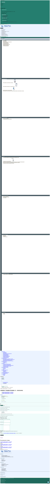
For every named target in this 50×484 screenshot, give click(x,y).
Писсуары (4, 368)
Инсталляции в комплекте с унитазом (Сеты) (9, 86)
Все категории (3, 29)
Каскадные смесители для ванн (7, 162)
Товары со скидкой (4, 465)
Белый (4, 313)
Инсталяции (3, 32)
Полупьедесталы (5, 236)
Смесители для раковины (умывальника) (8, 365)
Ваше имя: (1, 419)
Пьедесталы (4, 235)
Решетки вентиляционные (6, 44)
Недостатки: (1, 424)
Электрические (5, 362)
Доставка (3, 377)
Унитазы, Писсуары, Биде (5, 195)
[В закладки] (3, 405)
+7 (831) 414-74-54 (4, 9)
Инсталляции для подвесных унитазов (8, 82)
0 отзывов (1, 437)
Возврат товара (4, 460)
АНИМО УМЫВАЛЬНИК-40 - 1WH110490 (5, 447)
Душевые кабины (5, 274)
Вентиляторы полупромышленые (7, 353)
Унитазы (4, 196)
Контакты (3, 459)
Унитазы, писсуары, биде (5, 35)
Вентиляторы (5, 41)
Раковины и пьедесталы (5, 34)
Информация (2, 376)
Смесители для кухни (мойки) (7, 161)
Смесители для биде (5, 163)
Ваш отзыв (1, 430)
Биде (4, 197)
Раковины (4, 371)
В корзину (2, 405)
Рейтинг (1, 431)
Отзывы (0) (3, 412)
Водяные (4, 118)
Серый (4, 375)
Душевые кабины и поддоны (5, 31)
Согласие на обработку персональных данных (7, 456)
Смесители (3, 156)
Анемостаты (4, 40)
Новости (3, 378)
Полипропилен (4, 33)
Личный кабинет (4, 468)
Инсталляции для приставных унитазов (8, 360)
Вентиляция (3, 30)
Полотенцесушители (4, 361)
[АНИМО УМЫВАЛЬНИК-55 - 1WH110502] (7, 393)
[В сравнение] (4, 405)
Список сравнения (5, 382)
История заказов (4, 469)
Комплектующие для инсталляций (7, 90)
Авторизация (3, 2)
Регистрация (4, 16)
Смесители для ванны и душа (7, 157)
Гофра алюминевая (5, 42)
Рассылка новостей (4, 470)
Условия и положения (4, 455)
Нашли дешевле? (4, 401)
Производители (4, 463)
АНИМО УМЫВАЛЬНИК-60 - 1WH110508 (5, 442)
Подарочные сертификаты (5, 464)
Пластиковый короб (5, 355)
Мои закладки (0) (5, 15)
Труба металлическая (5, 45)
